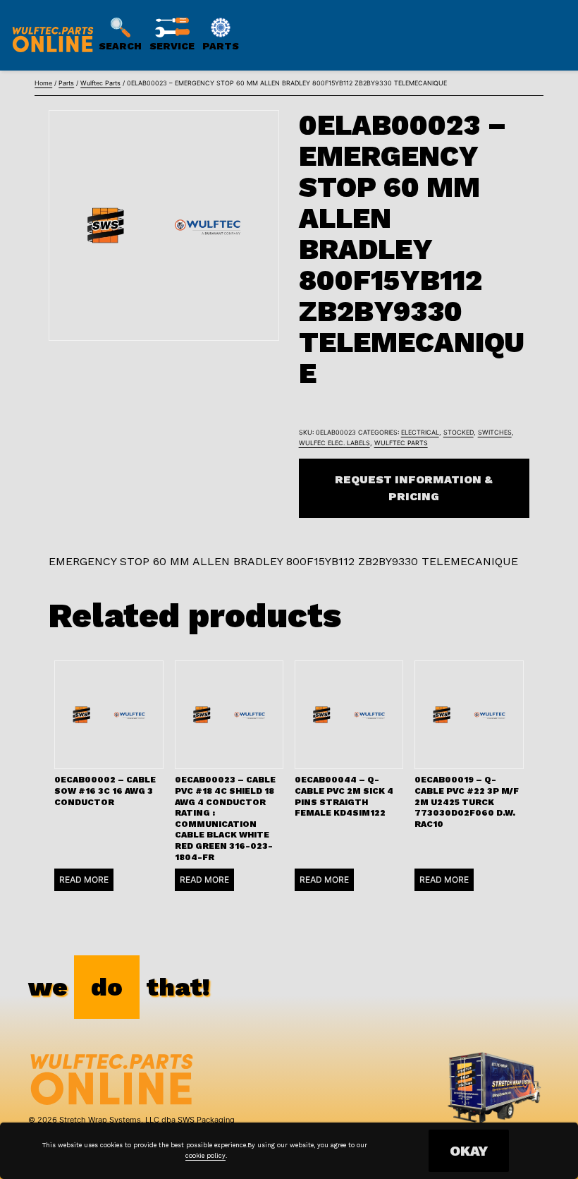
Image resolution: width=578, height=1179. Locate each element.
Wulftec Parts (100, 83)
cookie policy (205, 1155)
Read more (84, 879)
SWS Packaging (206, 1120)
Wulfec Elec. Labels (334, 443)
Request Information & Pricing (414, 488)
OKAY (469, 1150)
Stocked (458, 432)
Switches (495, 432)
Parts (66, 83)
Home (43, 83)
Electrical (420, 432)
